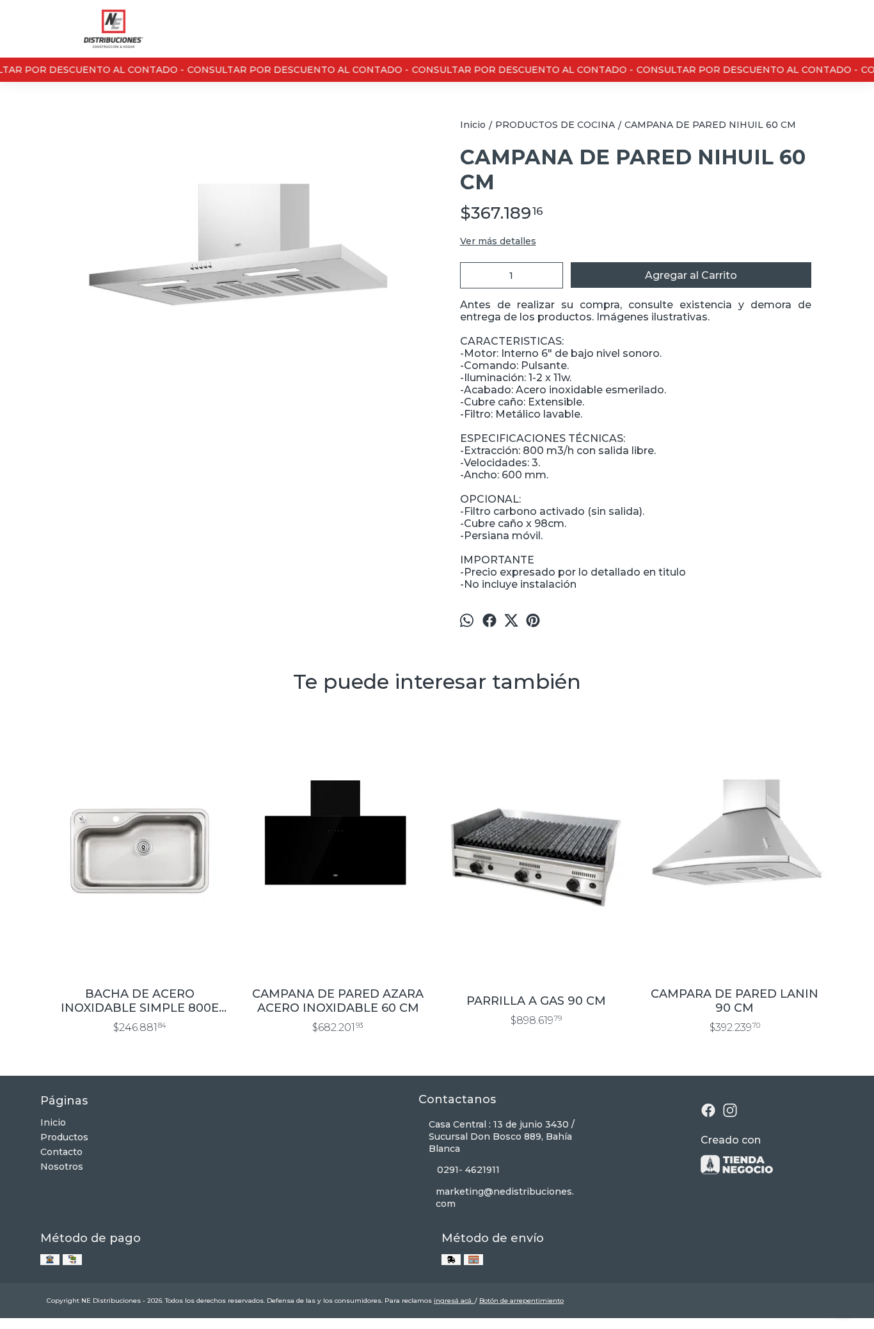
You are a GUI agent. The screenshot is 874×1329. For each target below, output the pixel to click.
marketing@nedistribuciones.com (505, 1197)
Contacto (61, 1152)
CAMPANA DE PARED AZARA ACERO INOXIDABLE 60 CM (338, 1001)
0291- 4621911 (468, 1170)
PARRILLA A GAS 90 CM (536, 1001)
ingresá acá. (454, 1300)
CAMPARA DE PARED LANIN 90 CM (734, 1001)
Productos (64, 1137)
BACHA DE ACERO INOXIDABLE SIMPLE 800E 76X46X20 (140, 1001)
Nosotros (61, 1166)
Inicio (53, 1122)
